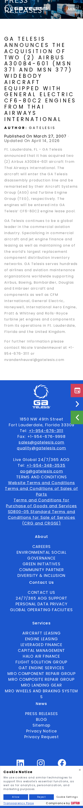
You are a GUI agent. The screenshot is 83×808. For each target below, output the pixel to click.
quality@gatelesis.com (41, 448)
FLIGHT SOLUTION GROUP (41, 662)
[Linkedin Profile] (20, 765)
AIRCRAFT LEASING (41, 633)
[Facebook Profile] (62, 765)
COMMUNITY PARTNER (41, 569)
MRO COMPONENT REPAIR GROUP (41, 673)
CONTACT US (41, 592)
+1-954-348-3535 (45, 465)
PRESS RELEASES (41, 713)
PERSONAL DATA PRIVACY (41, 604)
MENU (72, 9)
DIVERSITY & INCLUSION (41, 575)
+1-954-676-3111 (46, 430)
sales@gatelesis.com (41, 442)
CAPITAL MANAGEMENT (41, 650)
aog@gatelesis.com (41, 471)
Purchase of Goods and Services (41, 506)
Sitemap (41, 725)
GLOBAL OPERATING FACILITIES (41, 609)
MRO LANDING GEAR (41, 685)
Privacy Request (41, 736)
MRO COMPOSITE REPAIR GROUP (41, 679)
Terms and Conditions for (41, 500)
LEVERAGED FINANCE (41, 644)
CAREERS (41, 546)
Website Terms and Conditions (41, 482)
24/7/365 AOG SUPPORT (41, 598)
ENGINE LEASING (41, 639)
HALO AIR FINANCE (41, 656)
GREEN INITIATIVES (41, 564)
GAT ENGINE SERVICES (41, 667)
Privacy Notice (41, 731)
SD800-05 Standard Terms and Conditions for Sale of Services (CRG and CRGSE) (41, 517)
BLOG (41, 719)
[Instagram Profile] (41, 765)
